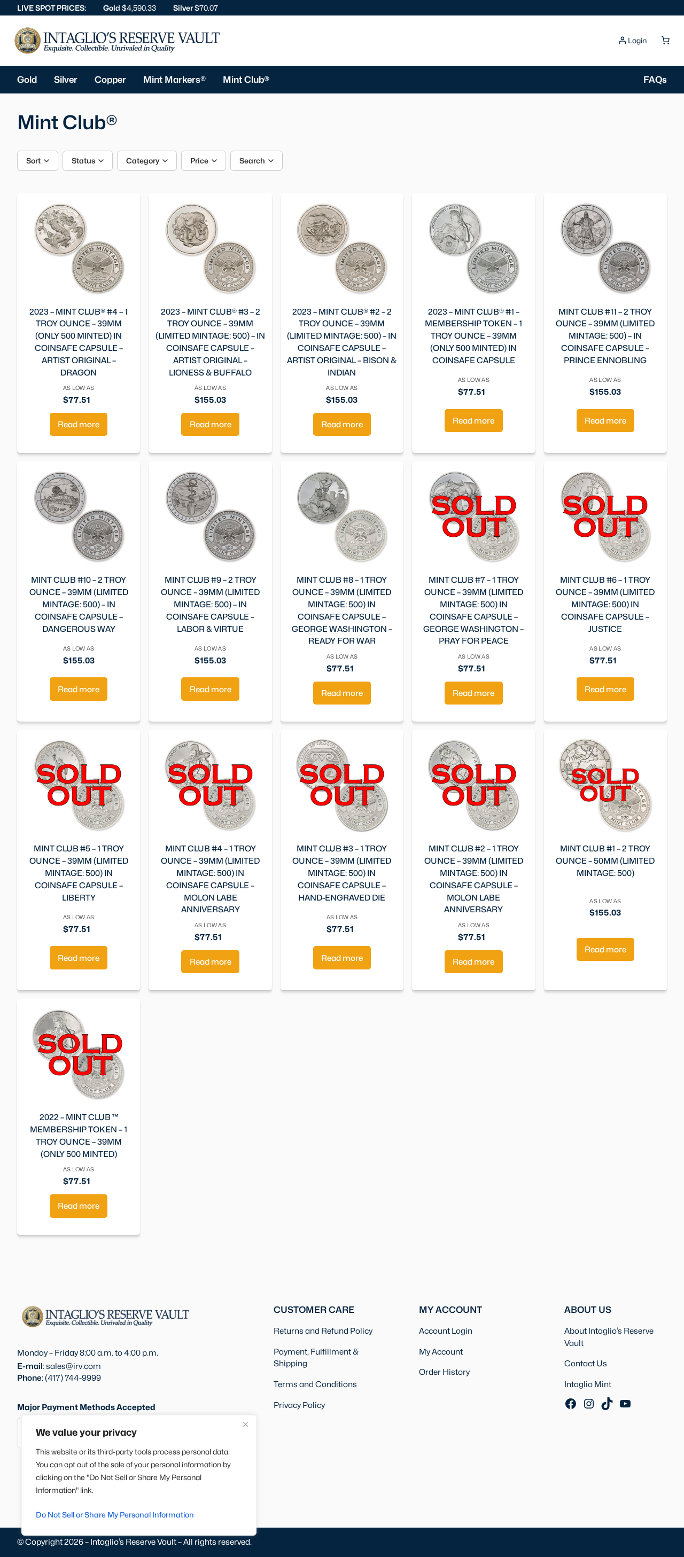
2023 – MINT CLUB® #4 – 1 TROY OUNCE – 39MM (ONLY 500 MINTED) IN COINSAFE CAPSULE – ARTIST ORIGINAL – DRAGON (78, 342)
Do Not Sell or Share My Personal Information (115, 1514)
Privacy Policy (299, 1405)
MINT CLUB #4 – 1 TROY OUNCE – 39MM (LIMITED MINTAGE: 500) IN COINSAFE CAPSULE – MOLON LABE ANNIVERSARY (210, 878)
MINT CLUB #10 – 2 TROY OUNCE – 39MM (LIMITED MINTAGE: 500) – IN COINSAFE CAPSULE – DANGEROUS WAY (78, 604)
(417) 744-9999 (73, 1378)
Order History (444, 1372)
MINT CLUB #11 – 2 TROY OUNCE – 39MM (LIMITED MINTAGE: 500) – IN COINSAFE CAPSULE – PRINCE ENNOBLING (605, 336)
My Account (441, 1352)
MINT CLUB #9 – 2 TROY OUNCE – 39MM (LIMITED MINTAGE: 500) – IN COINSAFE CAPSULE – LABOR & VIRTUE (210, 604)
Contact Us (585, 1363)
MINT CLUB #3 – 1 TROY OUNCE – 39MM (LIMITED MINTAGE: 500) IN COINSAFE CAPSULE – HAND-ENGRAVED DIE (341, 872)
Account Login (445, 1331)
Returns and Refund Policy (323, 1331)
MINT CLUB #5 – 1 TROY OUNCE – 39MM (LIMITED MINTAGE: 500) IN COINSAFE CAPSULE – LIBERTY (78, 872)
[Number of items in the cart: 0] (665, 40)
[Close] (245, 1424)
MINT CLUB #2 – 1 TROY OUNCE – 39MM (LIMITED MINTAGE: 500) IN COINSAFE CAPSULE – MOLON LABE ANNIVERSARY (473, 878)
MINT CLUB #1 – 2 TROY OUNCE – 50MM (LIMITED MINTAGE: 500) (605, 860)
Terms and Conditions (315, 1384)
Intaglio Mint (587, 1384)
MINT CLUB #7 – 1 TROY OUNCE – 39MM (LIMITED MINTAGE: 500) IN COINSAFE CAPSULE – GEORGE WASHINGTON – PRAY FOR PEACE (473, 610)
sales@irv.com (73, 1366)
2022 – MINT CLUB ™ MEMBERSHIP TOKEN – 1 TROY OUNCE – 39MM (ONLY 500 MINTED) (78, 1135)
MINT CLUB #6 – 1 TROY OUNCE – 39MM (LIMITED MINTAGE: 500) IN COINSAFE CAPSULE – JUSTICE (605, 604)
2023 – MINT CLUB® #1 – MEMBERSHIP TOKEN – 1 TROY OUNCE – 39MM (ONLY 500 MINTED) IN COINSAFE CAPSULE (473, 336)
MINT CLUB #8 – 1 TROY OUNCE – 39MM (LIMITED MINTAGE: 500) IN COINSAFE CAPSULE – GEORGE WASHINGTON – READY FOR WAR (342, 610)
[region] (138, 1475)
